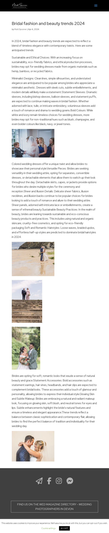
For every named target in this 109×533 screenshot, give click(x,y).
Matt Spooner (20, 29)
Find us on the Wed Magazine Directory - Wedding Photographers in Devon (54, 507)
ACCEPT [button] (64, 528)
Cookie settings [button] (48, 528)
